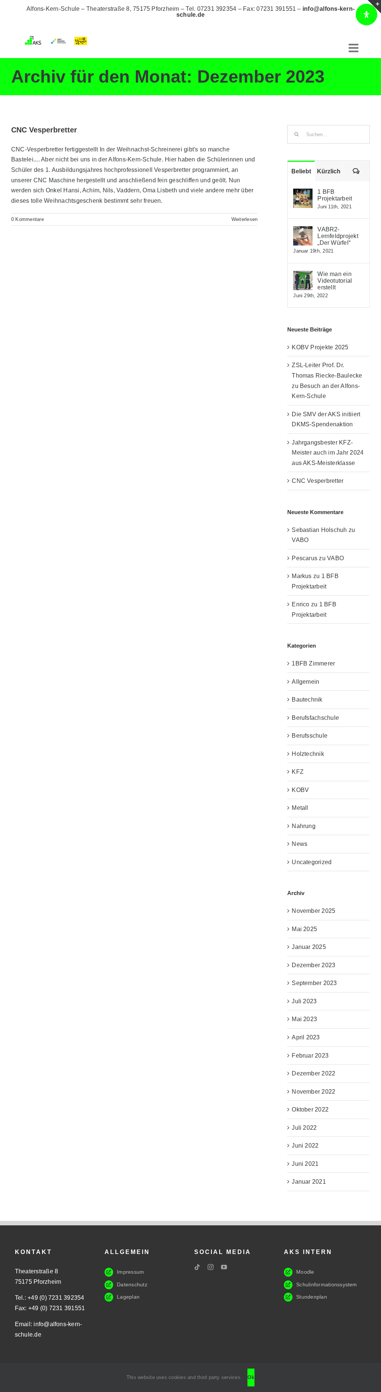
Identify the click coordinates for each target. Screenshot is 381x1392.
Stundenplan (311, 1297)
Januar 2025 (309, 947)
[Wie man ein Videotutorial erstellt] (303, 276)
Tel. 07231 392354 (211, 9)
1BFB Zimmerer (313, 663)
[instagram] (211, 1267)
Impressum (130, 1272)
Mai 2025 (304, 929)
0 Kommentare (27, 219)
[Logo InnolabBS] (80, 39)
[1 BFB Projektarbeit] (303, 193)
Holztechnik (308, 754)
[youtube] (224, 1267)
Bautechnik (307, 699)
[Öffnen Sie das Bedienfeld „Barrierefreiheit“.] (366, 14)
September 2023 (314, 983)
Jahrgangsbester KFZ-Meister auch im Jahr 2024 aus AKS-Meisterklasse (328, 452)
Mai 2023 (304, 1019)
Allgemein (305, 682)
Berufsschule (309, 735)
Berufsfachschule (315, 718)
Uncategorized (312, 862)
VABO (300, 540)
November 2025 (313, 911)
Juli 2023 (304, 1001)
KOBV (300, 790)
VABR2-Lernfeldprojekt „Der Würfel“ (337, 236)
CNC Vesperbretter (44, 130)
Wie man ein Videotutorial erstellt (334, 281)
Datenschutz (132, 1284)
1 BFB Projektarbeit (334, 195)
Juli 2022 (304, 1128)
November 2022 (313, 1091)
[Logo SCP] (58, 40)
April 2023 (306, 1037)
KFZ (298, 772)
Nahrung (304, 826)
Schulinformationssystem (326, 1284)
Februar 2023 (310, 1055)
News (299, 844)
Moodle (305, 1272)
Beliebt (301, 171)
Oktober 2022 (310, 1109)
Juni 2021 (305, 1164)
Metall (300, 808)
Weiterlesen (244, 219)
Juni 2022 (305, 1145)
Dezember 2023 (313, 965)
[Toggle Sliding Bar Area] (374, 6)
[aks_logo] (34, 39)
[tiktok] (197, 1267)
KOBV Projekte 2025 (320, 347)
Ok (250, 1377)
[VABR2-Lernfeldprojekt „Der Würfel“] (303, 231)
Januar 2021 (309, 1181)
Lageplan (128, 1297)
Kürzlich (328, 171)
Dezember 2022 (313, 1073)
